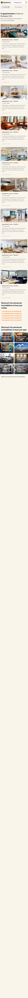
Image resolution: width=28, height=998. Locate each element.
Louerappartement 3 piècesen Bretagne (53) (12, 315)
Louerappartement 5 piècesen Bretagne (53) (12, 320)
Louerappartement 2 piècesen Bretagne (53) (12, 313)
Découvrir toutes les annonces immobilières (13, 376)
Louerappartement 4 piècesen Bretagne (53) (12, 318)
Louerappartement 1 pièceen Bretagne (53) (11, 311)
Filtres (6, 7)
